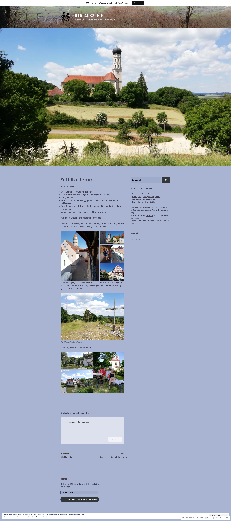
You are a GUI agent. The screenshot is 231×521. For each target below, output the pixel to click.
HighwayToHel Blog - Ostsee (140, 202)
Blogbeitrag (149, 215)
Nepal (133, 199)
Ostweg (134, 196)
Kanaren (157, 196)
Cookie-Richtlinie (56, 517)
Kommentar (115, 439)
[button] (80, 256)
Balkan (145, 196)
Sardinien (153, 199)
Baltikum (153, 202)
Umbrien (146, 199)
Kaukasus (139, 199)
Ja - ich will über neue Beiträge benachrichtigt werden (80, 499)
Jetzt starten (138, 3)
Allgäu (139, 196)
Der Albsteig (89, 15)
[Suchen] (166, 180)
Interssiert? (66, 479)
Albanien (151, 196)
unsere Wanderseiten (143, 193)
